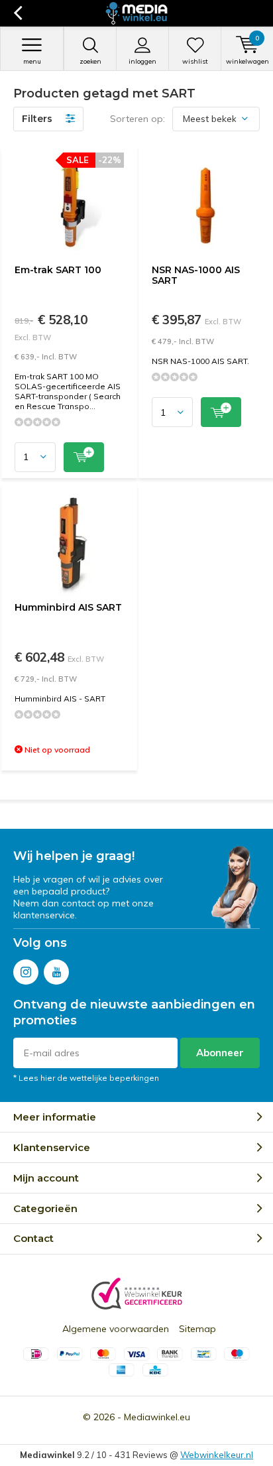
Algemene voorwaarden (115, 1329)
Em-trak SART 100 (58, 270)
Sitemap (197, 1329)
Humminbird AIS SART (68, 607)
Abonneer (220, 1052)
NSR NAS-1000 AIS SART (196, 275)
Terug (17, 13)
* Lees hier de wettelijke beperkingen (86, 1078)
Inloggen (142, 61)
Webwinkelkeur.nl (216, 1454)
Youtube (56, 972)
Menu (32, 61)
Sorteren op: (137, 119)
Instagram (25, 972)
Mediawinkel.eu (157, 1417)
